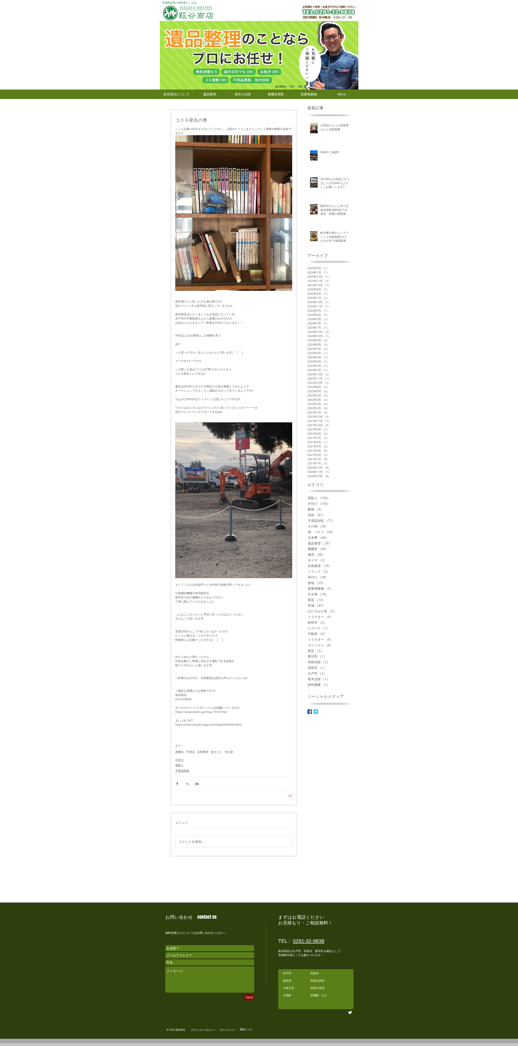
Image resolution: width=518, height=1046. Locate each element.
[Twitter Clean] (350, 1012)
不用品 (190, 752)
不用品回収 (182, 771)
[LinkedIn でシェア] (197, 784)
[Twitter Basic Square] (315, 711)
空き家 (229, 752)
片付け (179, 760)
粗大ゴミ (216, 752)
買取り (179, 765)
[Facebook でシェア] (177, 784)
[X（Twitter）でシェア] (187, 784)
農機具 (179, 752)
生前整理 (202, 752)
